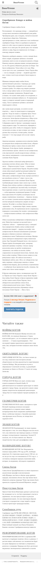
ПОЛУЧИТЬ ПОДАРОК (14, 309)
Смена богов (9, 466)
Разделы (24, 556)
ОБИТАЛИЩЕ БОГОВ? (15, 353)
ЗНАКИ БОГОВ (11, 424)
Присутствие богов (12, 488)
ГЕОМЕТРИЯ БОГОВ (14, 400)
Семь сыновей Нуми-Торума (12, 561)
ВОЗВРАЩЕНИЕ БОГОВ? (16, 445)
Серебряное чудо (11, 509)
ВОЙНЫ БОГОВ (11, 329)
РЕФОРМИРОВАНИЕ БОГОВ (18, 532)
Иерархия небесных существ (28, 561)
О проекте (15, 556)
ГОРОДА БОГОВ (11, 377)
